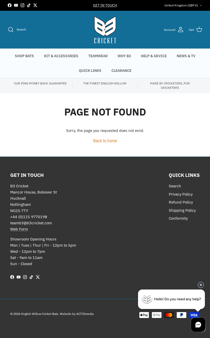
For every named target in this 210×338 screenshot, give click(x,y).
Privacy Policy (181, 194)
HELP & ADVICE (154, 56)
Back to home (105, 140)
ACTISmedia (84, 314)
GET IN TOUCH (105, 5)
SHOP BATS (24, 56)
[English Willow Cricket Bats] (105, 29)
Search (175, 186)
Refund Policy (181, 202)
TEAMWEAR (98, 56)
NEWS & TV (186, 56)
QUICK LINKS (90, 70)
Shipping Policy (182, 210)
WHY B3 (124, 56)
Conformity (178, 218)
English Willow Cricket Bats (39, 314)
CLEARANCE (121, 70)
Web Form (19, 229)
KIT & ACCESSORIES (61, 56)
